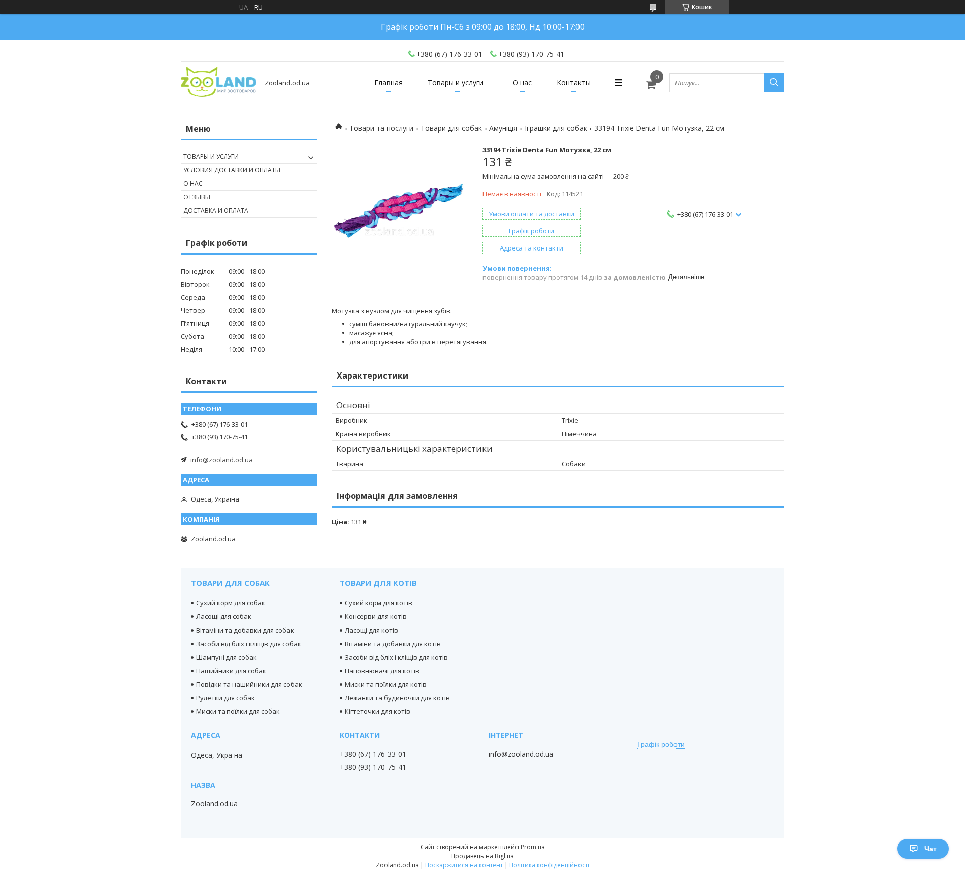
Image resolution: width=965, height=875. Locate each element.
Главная (388, 82)
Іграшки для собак (556, 128)
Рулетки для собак (225, 697)
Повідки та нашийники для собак (249, 684)
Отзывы (196, 197)
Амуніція (503, 128)
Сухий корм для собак (230, 602)
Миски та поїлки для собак (238, 711)
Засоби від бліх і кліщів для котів (396, 657)
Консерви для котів (376, 616)
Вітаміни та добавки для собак (245, 630)
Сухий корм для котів (378, 602)
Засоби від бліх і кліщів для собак (248, 643)
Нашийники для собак (231, 670)
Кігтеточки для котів (377, 711)
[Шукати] (774, 82)
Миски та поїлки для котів (386, 684)
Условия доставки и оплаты (231, 170)
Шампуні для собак (226, 657)
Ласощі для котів (371, 630)
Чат (930, 849)
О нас (522, 82)
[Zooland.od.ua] (218, 82)
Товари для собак (451, 128)
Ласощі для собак (223, 616)
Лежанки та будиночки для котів (397, 697)
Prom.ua (533, 847)
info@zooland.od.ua (221, 460)
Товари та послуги (381, 128)
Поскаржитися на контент (464, 865)
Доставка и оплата (215, 210)
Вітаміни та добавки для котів (393, 643)
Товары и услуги (456, 82)
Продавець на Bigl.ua (482, 856)
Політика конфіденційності (549, 865)
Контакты (574, 82)
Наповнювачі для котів (382, 670)
